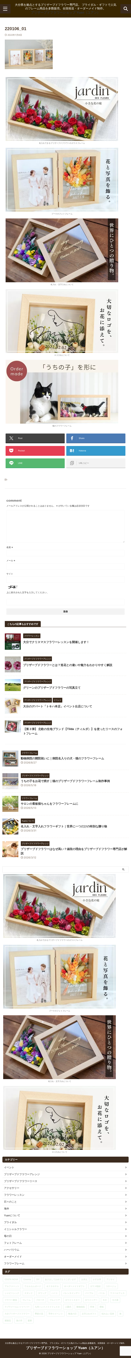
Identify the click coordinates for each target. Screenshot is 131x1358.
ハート (55, 1293)
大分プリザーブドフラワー (17, 1313)
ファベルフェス (117, 1293)
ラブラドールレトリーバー (17, 1307)
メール (10, 560)
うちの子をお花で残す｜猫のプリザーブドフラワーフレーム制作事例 (65, 781)
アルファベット (12, 1286)
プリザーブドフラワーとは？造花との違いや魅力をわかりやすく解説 (67, 665)
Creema (27, 1279)
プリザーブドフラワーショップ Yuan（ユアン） (65, 12)
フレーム (26, 1300)
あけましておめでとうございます (60, 1279)
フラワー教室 (11, 1300)
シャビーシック (12, 1293)
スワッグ (42, 1293)
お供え (84, 1279)
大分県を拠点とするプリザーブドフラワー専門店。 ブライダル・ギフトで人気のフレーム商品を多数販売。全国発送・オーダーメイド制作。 (65, 1343)
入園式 (68, 1307)
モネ (105, 1300)
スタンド (28, 1293)
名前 (9, 547)
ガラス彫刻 (95, 1286)
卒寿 (92, 1307)
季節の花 (39, 1313)
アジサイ (110, 1279)
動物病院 (81, 1307)
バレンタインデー (71, 1293)
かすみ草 (97, 1279)
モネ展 (115, 1300)
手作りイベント (55, 1313)
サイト (9, 573)
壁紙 (102, 1307)
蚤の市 (19, 1320)
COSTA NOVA (11, 1279)
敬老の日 (72, 1313)
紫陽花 (8, 1320)
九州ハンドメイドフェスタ (47, 1307)
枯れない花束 (108, 1313)
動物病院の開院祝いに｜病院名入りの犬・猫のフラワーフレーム (62, 758)
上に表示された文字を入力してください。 (27, 592)
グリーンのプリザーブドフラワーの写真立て (52, 687)
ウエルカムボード (32, 1286)
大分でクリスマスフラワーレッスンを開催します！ (56, 642)
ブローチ (40, 1300)
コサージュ (111, 1286)
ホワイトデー (91, 1300)
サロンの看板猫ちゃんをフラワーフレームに (49, 803)
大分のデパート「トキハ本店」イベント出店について (57, 706)
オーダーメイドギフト (74, 1286)
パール (102, 1293)
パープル (89, 1293)
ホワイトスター (72, 1300)
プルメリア (55, 1300)
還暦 (30, 1320)
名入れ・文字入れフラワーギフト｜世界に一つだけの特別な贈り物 (64, 826)
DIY (38, 1279)
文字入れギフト (89, 1313)
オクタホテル (52, 1286)
